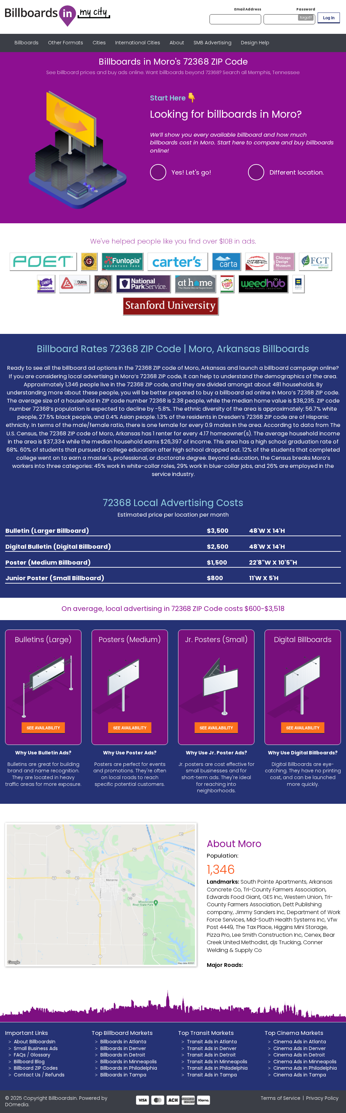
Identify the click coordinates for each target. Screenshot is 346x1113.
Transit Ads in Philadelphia (217, 1068)
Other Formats (65, 42)
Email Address (247, 9)
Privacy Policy (322, 1098)
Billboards (27, 42)
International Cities (137, 42)
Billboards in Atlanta (123, 1041)
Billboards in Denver (123, 1048)
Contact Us (27, 1074)
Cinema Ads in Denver (299, 1048)
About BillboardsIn (34, 1041)
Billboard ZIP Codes (36, 1068)
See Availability (43, 727)
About (177, 42)
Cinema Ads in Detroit (299, 1054)
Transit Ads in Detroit (211, 1054)
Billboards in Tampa (123, 1074)
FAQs (20, 1054)
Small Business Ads (36, 1048)
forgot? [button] (306, 17)
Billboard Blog (29, 1061)
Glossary (40, 1054)
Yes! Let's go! (191, 172)
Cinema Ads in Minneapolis (305, 1061)
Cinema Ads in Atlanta (299, 1041)
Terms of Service (280, 1098)
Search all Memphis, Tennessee (261, 72)
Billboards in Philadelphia (128, 1068)
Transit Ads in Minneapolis (217, 1061)
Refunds (55, 1074)
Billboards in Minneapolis (128, 1061)
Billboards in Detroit (122, 1054)
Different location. (297, 172)
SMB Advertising (212, 42)
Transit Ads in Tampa (212, 1074)
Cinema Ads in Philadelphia (305, 1068)
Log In (329, 18)
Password (305, 9)
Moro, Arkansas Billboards (249, 349)
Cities (99, 42)
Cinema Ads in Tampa (299, 1074)
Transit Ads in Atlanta (212, 1041)
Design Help (255, 42)
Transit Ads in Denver (212, 1048)
